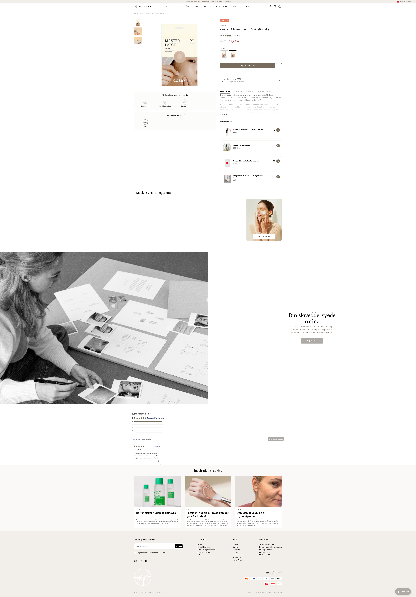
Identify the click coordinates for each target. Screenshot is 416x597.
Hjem (136, 13)
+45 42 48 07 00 (268, 544)
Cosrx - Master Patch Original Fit (245, 161)
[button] (279, 6)
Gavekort (236, 547)
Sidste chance (244, 6)
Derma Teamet (238, 560)
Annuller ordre (238, 555)
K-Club (233, 6)
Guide (225, 6)
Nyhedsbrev (237, 557)
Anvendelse (250, 91)
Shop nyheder (264, 236)
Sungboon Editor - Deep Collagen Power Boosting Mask (252, 176)
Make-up (197, 6)
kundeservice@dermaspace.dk (270, 547)
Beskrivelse (225, 91)
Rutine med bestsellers (242, 145)
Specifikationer (264, 91)
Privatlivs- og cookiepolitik (206, 550)
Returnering (237, 552)
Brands (217, 6)
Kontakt (235, 544)
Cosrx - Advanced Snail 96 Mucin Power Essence (252, 130)
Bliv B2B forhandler (204, 552)
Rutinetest (207, 6)
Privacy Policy (266, 592)
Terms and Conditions (254, 592)
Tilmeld (179, 546)
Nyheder (168, 6)
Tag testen (312, 340)
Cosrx (223, 25)
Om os (199, 544)
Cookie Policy (277, 592)
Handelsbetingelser (204, 547)
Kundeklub (236, 550)
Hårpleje (188, 6)
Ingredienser (237, 91)
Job (198, 555)
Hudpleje (178, 6)
